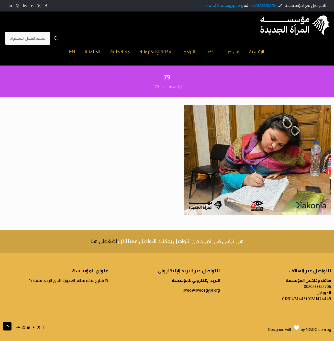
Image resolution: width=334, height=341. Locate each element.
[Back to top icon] (7, 326)
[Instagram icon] (18, 6)
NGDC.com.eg (318, 329)
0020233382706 (264, 5)
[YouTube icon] (32, 6)
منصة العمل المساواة (27, 38)
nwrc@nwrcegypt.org (224, 5)
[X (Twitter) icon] (39, 6)
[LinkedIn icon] (25, 6)
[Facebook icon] (46, 6)
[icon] (10, 6)
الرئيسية (175, 87)
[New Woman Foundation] (294, 24)
